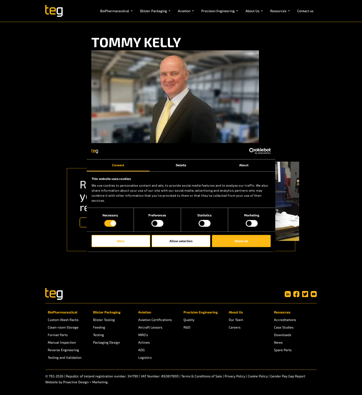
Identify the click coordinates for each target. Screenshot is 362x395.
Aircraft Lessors (150, 327)
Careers (234, 327)
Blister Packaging (106, 312)
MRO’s (143, 335)
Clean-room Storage (63, 327)
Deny (120, 241)
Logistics (145, 357)
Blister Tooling (104, 320)
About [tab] (243, 165)
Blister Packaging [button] (154, 11)
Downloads (282, 335)
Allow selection (181, 241)
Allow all (241, 241)
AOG (141, 350)
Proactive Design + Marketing (85, 382)
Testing (98, 335)
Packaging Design (106, 342)
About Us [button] (253, 11)
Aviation (144, 312)
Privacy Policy (235, 376)
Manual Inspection (62, 342)
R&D (187, 327)
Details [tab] (181, 165)
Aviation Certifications (155, 320)
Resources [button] (278, 11)
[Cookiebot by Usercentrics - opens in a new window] (252, 151)
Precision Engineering (201, 312)
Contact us (305, 11)
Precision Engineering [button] (218, 11)
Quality (189, 320)
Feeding (99, 327)
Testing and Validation (64, 357)
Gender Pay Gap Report (287, 376)
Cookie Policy (258, 376)
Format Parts (58, 335)
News (278, 342)
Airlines (144, 342)
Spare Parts (283, 350)
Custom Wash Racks (63, 320)
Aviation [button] (184, 11)
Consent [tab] (118, 165)
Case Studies (283, 327)
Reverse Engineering (63, 350)
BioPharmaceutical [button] (115, 11)
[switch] (157, 223)
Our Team (236, 320)
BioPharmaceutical (62, 312)
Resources (282, 312)
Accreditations (285, 320)
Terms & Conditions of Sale (201, 376)
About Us (236, 312)
